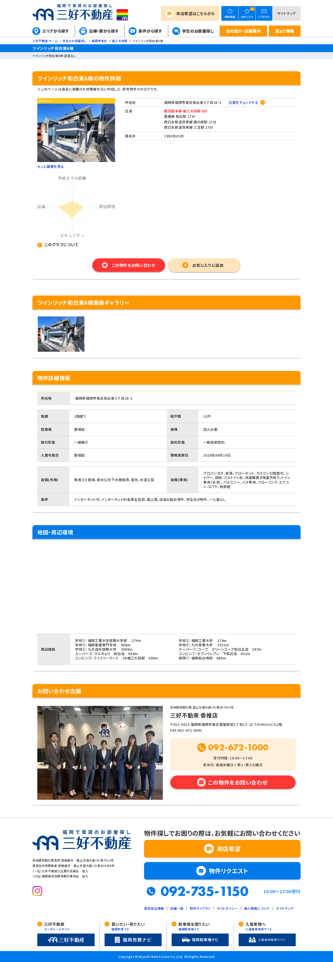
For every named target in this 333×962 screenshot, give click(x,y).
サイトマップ (286, 13)
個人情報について (257, 908)
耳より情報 (284, 31)
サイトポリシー (227, 908)
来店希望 (195, 13)
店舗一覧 (177, 908)
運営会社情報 (154, 908)
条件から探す (150, 31)
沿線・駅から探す (104, 31)
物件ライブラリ (200, 908)
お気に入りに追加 (208, 265)
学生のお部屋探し (198, 31)
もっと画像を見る (50, 166)
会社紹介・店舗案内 (243, 31)
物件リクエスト (228, 870)
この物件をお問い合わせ (133, 265)
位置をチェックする (243, 102)
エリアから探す (55, 31)
